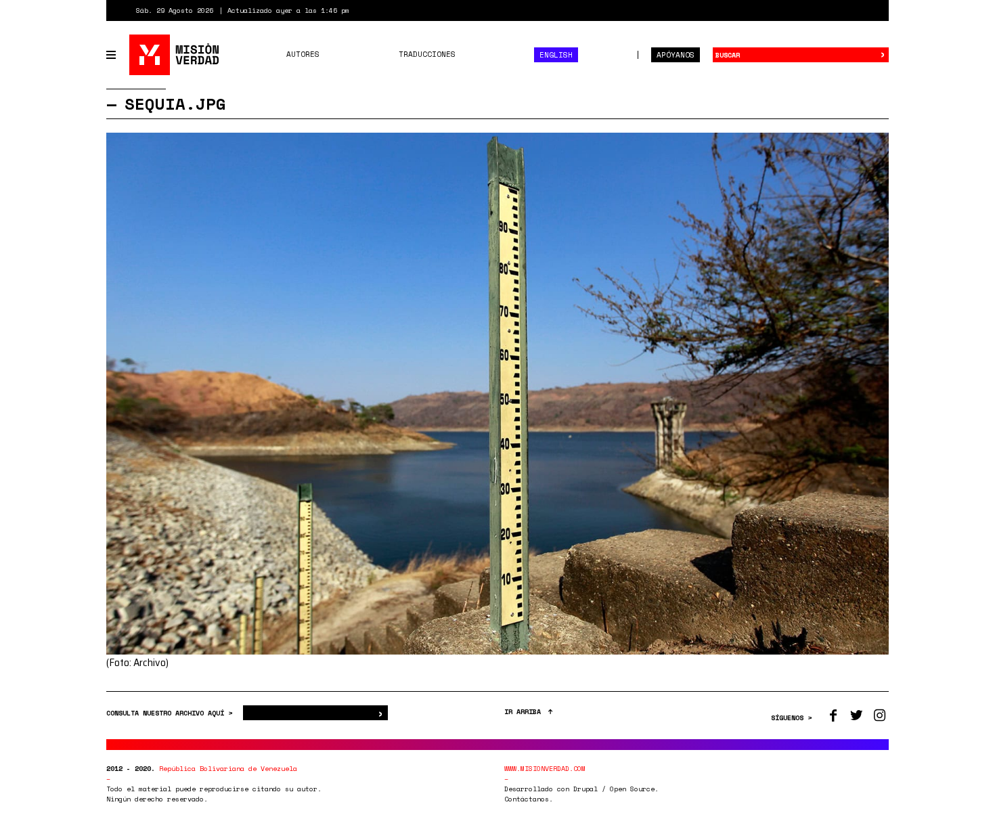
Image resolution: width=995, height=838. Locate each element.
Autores (302, 54)
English (556, 54)
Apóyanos (675, 54)
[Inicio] (175, 55)
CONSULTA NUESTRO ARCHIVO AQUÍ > (171, 713)
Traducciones (427, 54)
